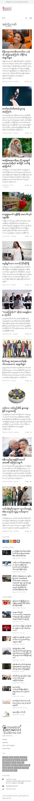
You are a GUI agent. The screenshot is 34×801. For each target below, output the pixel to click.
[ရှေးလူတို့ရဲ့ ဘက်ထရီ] (6, 712)
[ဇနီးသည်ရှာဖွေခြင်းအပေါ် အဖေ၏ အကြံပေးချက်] (17, 438)
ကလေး (16, 757)
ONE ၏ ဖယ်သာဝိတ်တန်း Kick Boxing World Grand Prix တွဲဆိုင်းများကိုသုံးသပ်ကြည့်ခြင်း (22, 666)
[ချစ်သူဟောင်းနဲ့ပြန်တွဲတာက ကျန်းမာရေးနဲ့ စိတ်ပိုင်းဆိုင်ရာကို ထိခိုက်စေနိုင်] (6, 601)
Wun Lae (24, 558)
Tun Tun (22, 622)
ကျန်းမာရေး (16, 760)
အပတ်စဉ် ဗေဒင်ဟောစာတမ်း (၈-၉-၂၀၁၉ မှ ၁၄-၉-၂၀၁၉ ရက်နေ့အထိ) (22, 703)
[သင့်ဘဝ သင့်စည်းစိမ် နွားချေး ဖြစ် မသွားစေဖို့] (17, 387)
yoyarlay (16, 81)
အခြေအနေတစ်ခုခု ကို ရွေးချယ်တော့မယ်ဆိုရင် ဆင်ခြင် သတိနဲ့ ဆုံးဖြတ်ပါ (16, 163)
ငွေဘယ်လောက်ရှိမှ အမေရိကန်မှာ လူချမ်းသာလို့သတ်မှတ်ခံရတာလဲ (22, 628)
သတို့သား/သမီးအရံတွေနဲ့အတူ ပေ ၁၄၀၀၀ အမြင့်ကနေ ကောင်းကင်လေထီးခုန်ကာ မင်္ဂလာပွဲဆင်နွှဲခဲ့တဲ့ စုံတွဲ (22, 566)
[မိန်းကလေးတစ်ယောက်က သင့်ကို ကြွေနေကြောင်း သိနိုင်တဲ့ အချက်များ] (17, 30)
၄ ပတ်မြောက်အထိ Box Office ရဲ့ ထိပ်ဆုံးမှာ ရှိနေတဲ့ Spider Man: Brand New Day (22, 553)
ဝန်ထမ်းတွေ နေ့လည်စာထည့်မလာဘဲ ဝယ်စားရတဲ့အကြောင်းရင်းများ (22, 678)
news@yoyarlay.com (12, 786)
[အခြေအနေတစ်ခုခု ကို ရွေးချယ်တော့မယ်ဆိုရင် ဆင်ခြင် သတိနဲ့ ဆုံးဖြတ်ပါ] (17, 139)
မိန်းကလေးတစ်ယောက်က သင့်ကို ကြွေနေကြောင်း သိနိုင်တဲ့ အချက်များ (16, 55)
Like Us (9, 2)
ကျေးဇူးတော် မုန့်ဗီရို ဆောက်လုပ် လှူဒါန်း (17, 216)
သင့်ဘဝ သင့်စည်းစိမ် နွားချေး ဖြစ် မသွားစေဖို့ (15, 409)
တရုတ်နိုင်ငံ (21, 762)
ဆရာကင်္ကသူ (6, 762)
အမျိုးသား (14, 770)
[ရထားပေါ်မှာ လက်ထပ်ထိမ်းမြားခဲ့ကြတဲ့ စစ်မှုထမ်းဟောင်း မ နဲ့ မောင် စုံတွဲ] (6, 687)
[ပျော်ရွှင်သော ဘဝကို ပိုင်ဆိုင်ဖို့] (17, 242)
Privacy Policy (6, 748)
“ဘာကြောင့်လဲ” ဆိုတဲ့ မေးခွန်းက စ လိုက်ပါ (17, 313)
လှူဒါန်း (5, 768)
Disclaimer (5, 742)
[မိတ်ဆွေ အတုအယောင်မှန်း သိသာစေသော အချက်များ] (17, 340)
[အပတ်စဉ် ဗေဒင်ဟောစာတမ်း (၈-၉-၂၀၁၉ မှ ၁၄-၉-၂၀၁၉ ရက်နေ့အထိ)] (6, 701)
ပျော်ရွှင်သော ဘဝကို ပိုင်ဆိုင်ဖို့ (15, 263)
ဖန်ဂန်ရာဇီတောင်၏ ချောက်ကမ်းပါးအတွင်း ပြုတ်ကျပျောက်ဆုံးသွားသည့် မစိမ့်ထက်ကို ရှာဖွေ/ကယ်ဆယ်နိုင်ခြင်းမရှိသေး (22, 653)
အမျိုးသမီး (6, 770)
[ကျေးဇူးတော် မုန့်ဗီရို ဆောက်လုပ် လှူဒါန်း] (17, 193)
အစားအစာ (17, 768)
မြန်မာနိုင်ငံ (26, 765)
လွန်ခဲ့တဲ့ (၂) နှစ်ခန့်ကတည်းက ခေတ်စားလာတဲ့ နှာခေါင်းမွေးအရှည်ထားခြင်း (22, 639)
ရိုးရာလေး (12, 796)
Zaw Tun (24, 592)
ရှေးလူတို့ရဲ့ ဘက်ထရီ (19, 712)
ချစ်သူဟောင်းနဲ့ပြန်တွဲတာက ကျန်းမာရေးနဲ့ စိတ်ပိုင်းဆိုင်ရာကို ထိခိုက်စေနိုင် (21, 603)
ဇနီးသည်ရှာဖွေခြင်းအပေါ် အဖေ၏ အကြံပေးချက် (13, 461)
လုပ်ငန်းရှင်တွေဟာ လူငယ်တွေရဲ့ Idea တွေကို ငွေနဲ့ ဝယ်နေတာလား (17, 512)
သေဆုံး (10, 768)
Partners (4, 739)
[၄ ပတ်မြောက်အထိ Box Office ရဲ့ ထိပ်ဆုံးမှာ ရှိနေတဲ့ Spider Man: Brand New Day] (6, 551)
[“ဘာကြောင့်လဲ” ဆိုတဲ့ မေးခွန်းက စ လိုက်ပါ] (17, 291)
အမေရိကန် (25, 768)
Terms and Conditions (8, 745)
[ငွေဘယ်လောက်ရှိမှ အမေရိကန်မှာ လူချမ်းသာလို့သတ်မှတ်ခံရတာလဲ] (6, 626)
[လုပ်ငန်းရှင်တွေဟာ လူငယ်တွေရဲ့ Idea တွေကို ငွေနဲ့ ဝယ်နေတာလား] (17, 487)
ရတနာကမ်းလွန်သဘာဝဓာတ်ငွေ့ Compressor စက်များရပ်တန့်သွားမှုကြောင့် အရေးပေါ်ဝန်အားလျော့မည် (22, 615)
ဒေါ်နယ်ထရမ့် (6, 765)
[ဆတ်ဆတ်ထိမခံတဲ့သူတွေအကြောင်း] (17, 87)
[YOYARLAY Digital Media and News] (17, 8)
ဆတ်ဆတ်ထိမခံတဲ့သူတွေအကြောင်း (13, 110)
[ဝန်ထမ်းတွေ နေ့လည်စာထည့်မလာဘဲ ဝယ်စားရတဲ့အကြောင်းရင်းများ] (6, 676)
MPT (11, 757)
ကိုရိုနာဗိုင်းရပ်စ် (7, 760)
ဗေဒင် (20, 765)
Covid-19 (5, 757)
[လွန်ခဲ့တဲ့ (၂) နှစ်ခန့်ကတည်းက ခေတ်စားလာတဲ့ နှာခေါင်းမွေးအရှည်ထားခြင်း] (6, 637)
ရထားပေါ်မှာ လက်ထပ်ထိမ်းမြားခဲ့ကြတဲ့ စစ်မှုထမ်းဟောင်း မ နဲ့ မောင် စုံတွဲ (21, 690)
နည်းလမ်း (14, 765)
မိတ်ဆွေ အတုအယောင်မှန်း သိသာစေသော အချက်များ (14, 362)
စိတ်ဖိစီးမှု (24, 760)
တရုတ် (14, 762)
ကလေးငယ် (23, 757)
